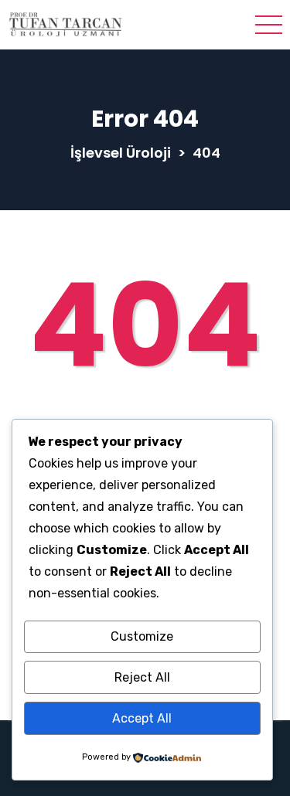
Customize (142, 636)
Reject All (142, 677)
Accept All (142, 718)
